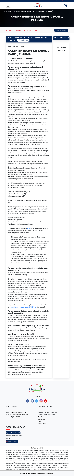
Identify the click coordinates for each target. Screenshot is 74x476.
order (29, 228)
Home (9, 11)
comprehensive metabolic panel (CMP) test (23, 307)
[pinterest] (46, 401)
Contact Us (41, 419)
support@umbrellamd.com (20, 415)
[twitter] (37, 401)
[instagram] (41, 401)
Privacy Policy (42, 424)
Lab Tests (16, 11)
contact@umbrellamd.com (18, 412)
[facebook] (28, 401)
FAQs (39, 421)
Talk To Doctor (61, 30)
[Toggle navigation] (8, 6)
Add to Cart (24, 40)
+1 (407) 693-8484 (14, 433)
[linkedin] (33, 401)
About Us (41, 417)
